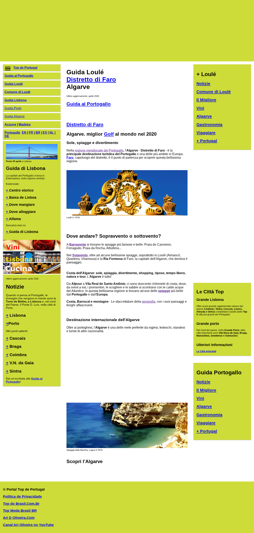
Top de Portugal (25, 67)
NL (51, 132)
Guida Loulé (14, 84)
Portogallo (12, 132)
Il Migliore (206, 99)
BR (38, 132)
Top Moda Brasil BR (20, 511)
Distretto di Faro (91, 79)
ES (45, 132)
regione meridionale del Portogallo (99, 150)
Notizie (203, 83)
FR (31, 132)
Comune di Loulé (17, 92)
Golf (109, 134)
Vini (200, 108)
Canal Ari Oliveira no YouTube (28, 525)
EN (24, 132)
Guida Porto (13, 108)
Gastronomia (209, 124)
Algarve (204, 116)
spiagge (164, 291)
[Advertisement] (122, 30)
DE (7, 136)
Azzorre (10, 124)
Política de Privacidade (22, 497)
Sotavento (80, 255)
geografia (148, 301)
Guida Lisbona (16, 100)
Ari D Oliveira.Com (19, 518)
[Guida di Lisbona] (32, 158)
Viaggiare (206, 132)
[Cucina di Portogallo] (32, 272)
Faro (69, 157)
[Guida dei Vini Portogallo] (32, 249)
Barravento (77, 244)
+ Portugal (206, 140)
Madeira (25, 124)
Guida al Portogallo (19, 75)
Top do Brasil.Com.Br (21, 504)
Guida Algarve (15, 116)
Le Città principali (206, 351)
